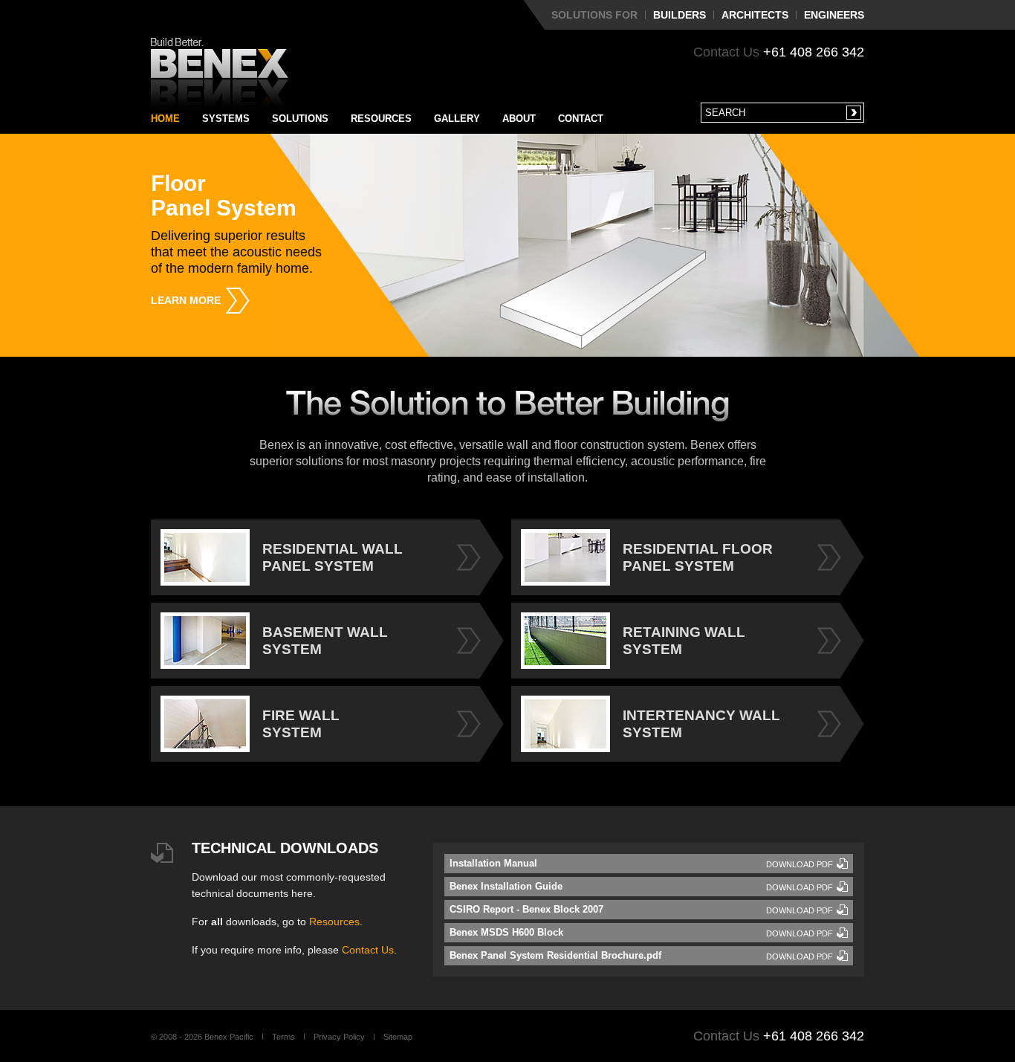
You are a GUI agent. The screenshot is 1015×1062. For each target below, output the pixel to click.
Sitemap (397, 1036)
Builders (679, 15)
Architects (754, 15)
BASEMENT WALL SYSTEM (325, 640)
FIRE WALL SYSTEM (301, 724)
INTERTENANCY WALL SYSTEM (701, 724)
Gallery (457, 118)
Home (165, 118)
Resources (381, 118)
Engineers (834, 15)
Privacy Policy (339, 1036)
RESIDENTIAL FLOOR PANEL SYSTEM (698, 557)
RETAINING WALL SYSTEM (684, 640)
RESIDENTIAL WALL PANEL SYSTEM (332, 557)
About (519, 118)
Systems (226, 118)
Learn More (186, 300)
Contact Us (368, 950)
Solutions (300, 118)
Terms (283, 1036)
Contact (580, 118)
